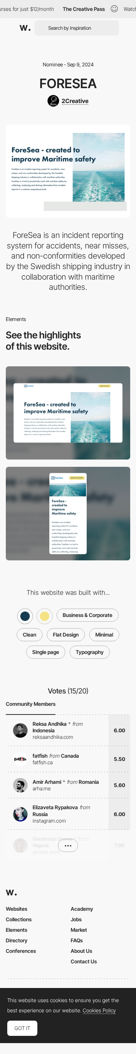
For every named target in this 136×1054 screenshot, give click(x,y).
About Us (81, 951)
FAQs (77, 940)
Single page (45, 652)
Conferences (21, 951)
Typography (90, 652)
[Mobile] (68, 513)
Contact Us (84, 961)
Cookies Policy (99, 1010)
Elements (16, 930)
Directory (17, 940)
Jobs (76, 919)
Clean (29, 634)
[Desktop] (68, 413)
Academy (82, 909)
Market (79, 930)
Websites (16, 909)
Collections (19, 919)
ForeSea (68, 83)
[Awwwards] (25, 28)
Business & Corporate (87, 615)
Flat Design (66, 634)
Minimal (104, 634)
